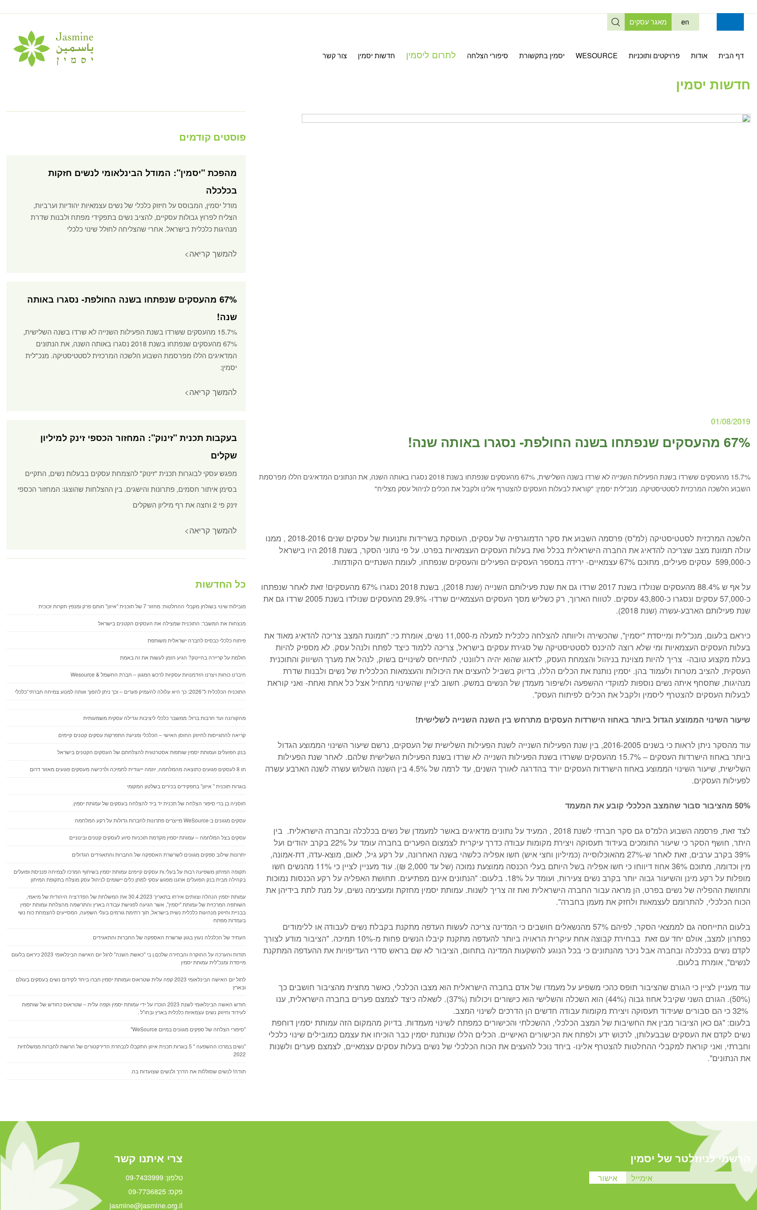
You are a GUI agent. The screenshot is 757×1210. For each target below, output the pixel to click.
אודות (699, 55)
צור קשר (334, 55)
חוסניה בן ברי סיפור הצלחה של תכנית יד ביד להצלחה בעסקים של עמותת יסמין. (159, 803)
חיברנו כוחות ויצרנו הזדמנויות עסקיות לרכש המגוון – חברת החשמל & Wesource (158, 674)
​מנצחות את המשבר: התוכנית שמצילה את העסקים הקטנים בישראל (172, 623)
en (685, 22)
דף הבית (731, 55)
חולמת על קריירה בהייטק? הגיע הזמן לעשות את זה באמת (183, 657)
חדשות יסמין (376, 55)
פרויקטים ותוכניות (654, 55)
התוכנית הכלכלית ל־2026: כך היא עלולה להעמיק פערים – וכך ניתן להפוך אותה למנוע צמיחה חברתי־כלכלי (130, 691)
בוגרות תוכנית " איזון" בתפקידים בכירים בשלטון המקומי (186, 786)
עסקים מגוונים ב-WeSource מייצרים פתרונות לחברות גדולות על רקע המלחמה (160, 820)
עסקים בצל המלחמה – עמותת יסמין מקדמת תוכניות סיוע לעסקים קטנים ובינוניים (157, 837)
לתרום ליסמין (431, 54)
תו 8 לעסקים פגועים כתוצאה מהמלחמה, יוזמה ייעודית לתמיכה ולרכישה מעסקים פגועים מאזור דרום (138, 769)
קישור (708, 22)
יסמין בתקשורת (542, 55)
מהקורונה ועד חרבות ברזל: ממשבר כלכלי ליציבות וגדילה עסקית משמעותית (164, 717)
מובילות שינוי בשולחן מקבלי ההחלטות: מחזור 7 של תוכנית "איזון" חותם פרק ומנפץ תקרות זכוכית (142, 606)
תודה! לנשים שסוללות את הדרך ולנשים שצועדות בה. (188, 1071)
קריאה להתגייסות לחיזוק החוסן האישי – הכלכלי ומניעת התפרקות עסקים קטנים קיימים (152, 734)
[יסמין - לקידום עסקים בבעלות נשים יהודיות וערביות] (53, 64)
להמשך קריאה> (210, 253)
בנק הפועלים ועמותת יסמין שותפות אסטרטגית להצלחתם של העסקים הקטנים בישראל (151, 751)
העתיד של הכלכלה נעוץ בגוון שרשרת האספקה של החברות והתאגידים (169, 937)
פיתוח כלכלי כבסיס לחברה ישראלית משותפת (197, 640)
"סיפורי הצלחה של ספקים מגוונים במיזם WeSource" (188, 1029)
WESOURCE (597, 55)
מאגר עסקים (648, 22)
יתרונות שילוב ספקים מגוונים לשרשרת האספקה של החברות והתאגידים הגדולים (159, 854)
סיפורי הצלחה (487, 55)
